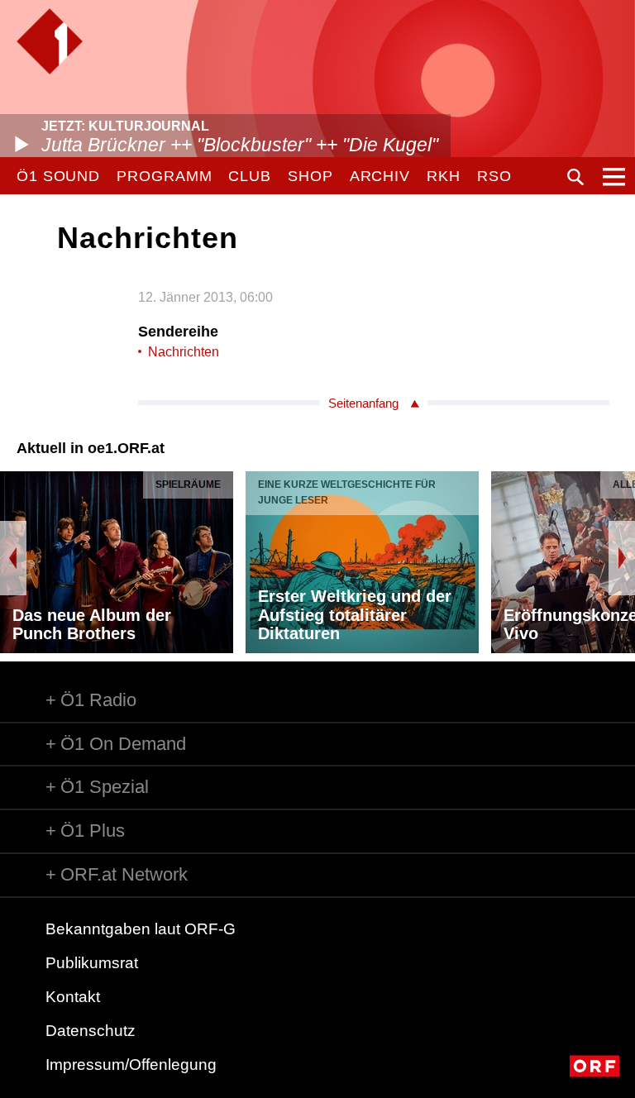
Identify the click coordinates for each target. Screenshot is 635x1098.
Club (249, 176)
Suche (575, 177)
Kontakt (72, 996)
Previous (13, 558)
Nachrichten (183, 352)
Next (622, 558)
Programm (164, 176)
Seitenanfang (363, 403)
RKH (444, 176)
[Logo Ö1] (50, 41)
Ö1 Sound (58, 176)
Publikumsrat (91, 962)
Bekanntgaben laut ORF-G (140, 929)
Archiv (380, 176)
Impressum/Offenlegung (131, 1064)
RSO (494, 176)
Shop (310, 176)
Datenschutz (90, 1030)
